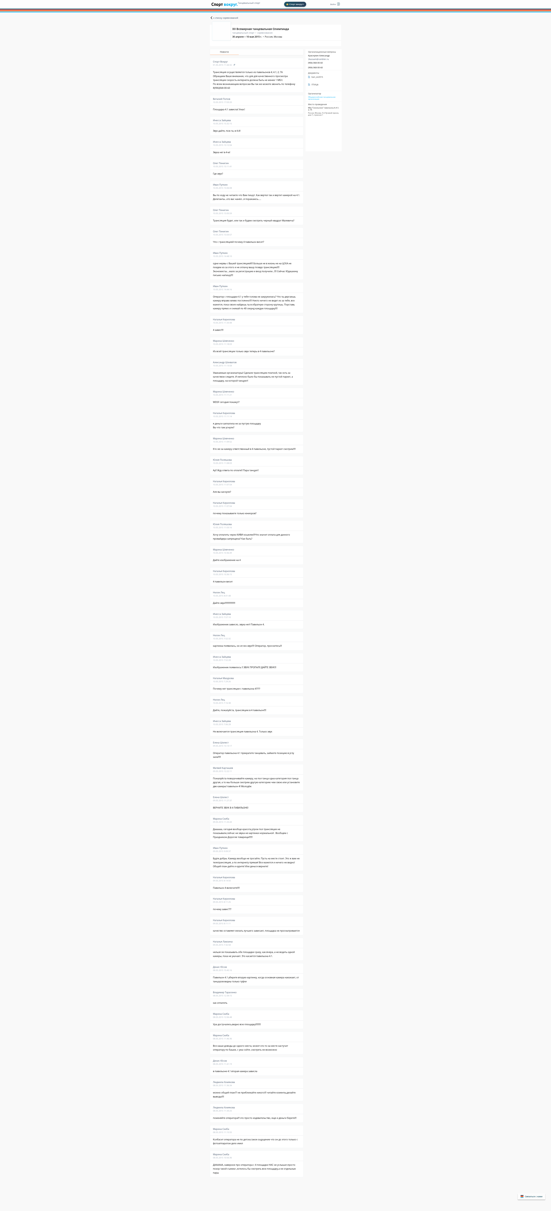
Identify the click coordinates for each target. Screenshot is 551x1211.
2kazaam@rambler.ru (318, 59)
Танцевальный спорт (249, 2)
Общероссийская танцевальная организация (321, 98)
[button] (531, 1196)
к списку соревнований (225, 17)
